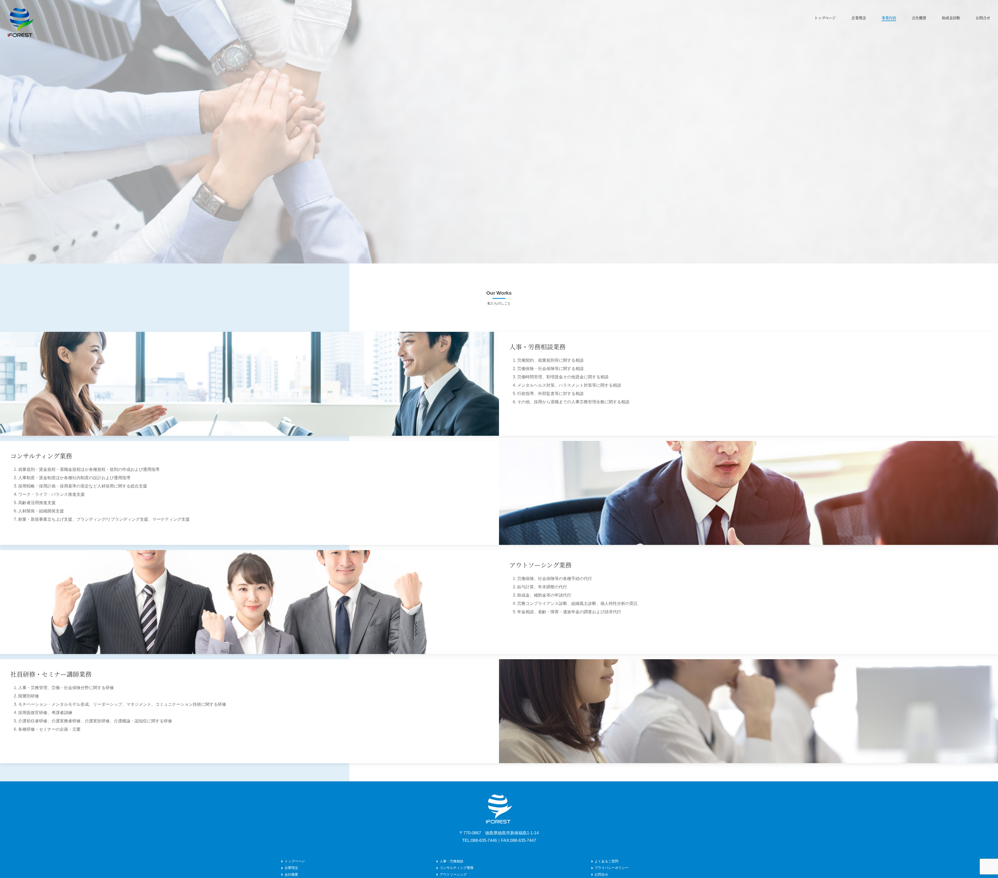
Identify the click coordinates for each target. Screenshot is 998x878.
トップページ (825, 18)
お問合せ (983, 18)
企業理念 (858, 18)
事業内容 (889, 18)
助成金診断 (951, 18)
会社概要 (919, 18)
